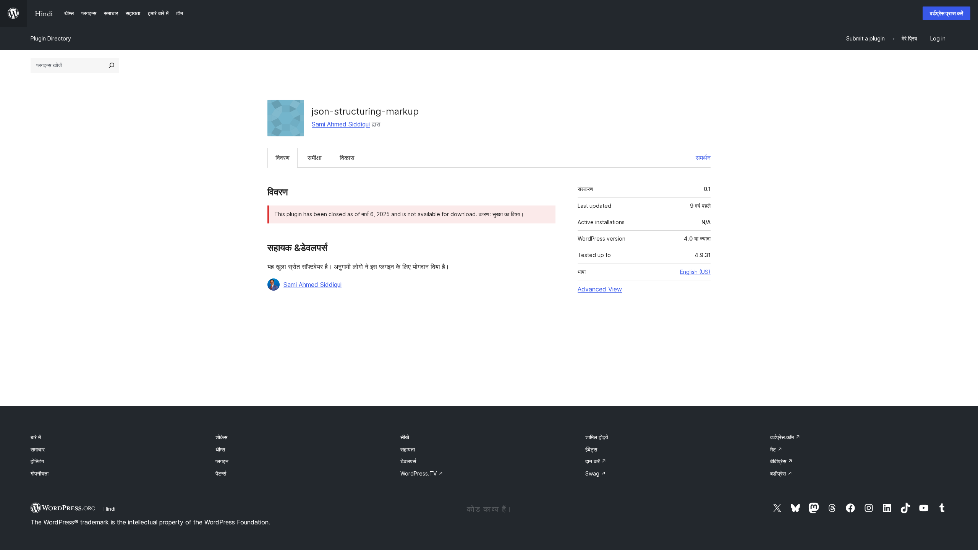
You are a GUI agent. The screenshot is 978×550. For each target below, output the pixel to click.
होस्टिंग (37, 461)
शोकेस (221, 437)
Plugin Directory (51, 38)
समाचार (38, 449)
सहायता (407, 449)
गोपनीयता (40, 473)
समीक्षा (315, 158)
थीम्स (220, 449)
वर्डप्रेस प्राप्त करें (946, 13)
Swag (595, 473)
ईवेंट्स (591, 449)
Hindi (109, 509)
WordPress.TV (421, 473)
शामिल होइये (596, 437)
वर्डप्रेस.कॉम (785, 437)
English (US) (695, 272)
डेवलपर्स (408, 461)
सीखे (404, 437)
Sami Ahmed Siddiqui (341, 124)
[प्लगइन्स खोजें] (111, 65)
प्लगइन (221, 461)
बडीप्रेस (781, 473)
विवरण (282, 158)
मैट (776, 449)
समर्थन (703, 158)
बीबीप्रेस (781, 461)
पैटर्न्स (220, 473)
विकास (347, 158)
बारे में (36, 437)
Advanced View (600, 289)
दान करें (595, 461)
